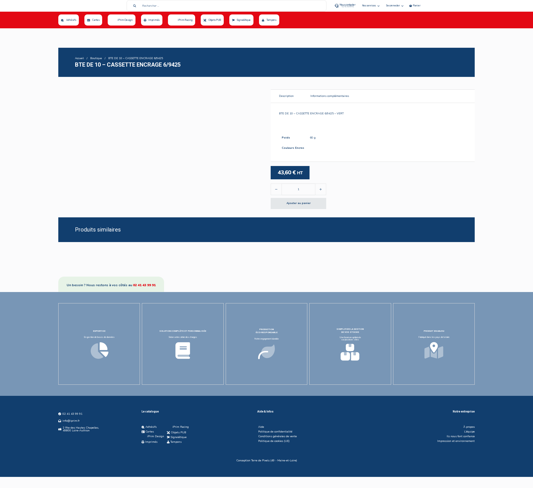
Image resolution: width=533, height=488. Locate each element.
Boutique (96, 58)
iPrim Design (124, 20)
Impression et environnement (456, 441)
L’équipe (469, 432)
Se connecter (393, 5)
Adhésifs (71, 20)
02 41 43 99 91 (144, 285)
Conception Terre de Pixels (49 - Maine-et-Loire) (266, 460)
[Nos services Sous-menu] (378, 6)
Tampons (271, 20)
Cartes (95, 20)
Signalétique (244, 20)
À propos (469, 427)
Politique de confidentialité (275, 432)
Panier (416, 5)
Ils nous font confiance (461, 436)
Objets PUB (214, 20)
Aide (261, 427)
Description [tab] (286, 96)
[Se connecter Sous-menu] (402, 6)
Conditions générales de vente (277, 436)
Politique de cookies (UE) (274, 441)
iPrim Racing (185, 20)
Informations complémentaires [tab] (329, 96)
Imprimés (154, 20)
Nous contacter (348, 4)
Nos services (369, 5)
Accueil (79, 58)
